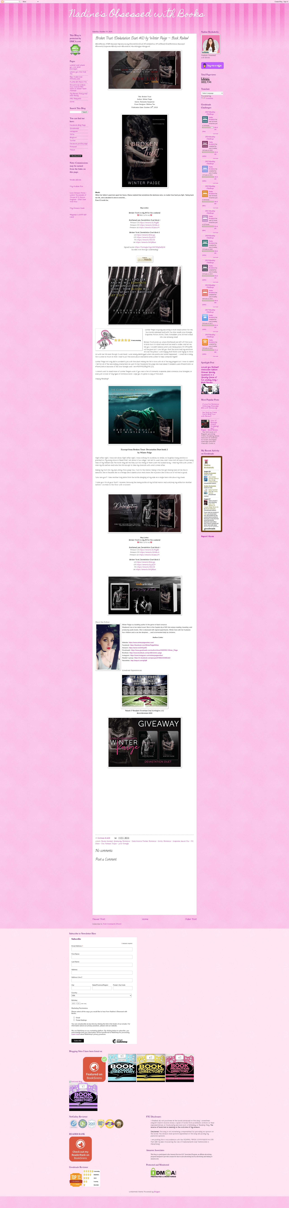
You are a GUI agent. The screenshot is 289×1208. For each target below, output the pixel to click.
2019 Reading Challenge (210, 261)
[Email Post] (115, 838)
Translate (209, 98)
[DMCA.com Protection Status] (163, 1177)
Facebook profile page (78, 144)
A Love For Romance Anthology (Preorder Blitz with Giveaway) (210, 406)
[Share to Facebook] (126, 838)
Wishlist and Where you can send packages (77, 67)
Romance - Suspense (172, 841)
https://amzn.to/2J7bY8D (149, 223)
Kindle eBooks (75, 180)
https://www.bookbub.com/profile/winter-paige (145, 653)
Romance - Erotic (156, 841)
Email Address (77, 946)
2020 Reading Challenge (210, 236)
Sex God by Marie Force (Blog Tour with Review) (209, 414)
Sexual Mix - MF (187, 841)
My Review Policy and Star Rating (78, 95)
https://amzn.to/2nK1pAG (138, 648)
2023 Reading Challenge (210, 162)
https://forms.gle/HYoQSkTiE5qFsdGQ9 (150, 247)
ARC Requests (75, 99)
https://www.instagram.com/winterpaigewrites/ (146, 655)
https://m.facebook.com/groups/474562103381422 (152, 658)
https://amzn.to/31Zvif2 (146, 240)
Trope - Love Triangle (120, 844)
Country (74, 993)
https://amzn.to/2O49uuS (149, 225)
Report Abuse (207, 536)
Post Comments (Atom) (112, 924)
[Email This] (119, 838)
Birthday (74, 1000)
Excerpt (110, 841)
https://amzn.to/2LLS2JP (146, 237)
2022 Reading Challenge (210, 187)
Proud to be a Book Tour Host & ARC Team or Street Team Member (78, 88)
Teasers (108, 844)
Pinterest (73, 147)
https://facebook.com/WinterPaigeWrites (144, 645)
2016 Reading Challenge (210, 335)
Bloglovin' (73, 137)
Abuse (103, 841)
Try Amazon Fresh (77, 208)
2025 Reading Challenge (210, 113)
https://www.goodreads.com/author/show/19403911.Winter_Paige (154, 650)
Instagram (74, 131)
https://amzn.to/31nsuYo (145, 235)
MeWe (72, 150)
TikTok (72, 134)
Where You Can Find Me (78, 73)
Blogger (157, 1192)
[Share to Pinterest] (128, 838)
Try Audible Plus (76, 186)
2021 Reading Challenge (210, 212)
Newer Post (98, 919)
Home (145, 919)
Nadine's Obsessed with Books (137, 15)
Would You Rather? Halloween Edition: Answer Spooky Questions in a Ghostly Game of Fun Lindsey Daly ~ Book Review (210, 375)
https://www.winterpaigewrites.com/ (141, 642)
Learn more (75, 1034)
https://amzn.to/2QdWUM (149, 227)
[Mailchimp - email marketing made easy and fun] (119, 1043)
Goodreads (74, 128)
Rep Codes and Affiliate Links (76, 78)
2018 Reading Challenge (210, 286)
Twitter (73, 141)
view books (215, 133)
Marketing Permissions (79, 1008)
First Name (75, 954)
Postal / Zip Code (119, 985)
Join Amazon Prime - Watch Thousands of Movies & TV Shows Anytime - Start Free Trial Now (78, 197)
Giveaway (118, 841)
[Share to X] (124, 838)
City (72, 985)
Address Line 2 (76, 977)
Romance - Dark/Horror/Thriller (135, 841)
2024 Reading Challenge (210, 137)
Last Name (75, 962)
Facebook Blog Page (78, 125)
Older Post (191, 919)
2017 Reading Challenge (210, 311)
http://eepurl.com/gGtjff (139, 660)
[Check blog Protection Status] (75, 55)
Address (74, 969)
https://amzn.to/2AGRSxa (146, 242)
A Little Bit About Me (78, 82)
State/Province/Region (100, 985)
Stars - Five (99, 844)
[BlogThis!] (122, 838)
